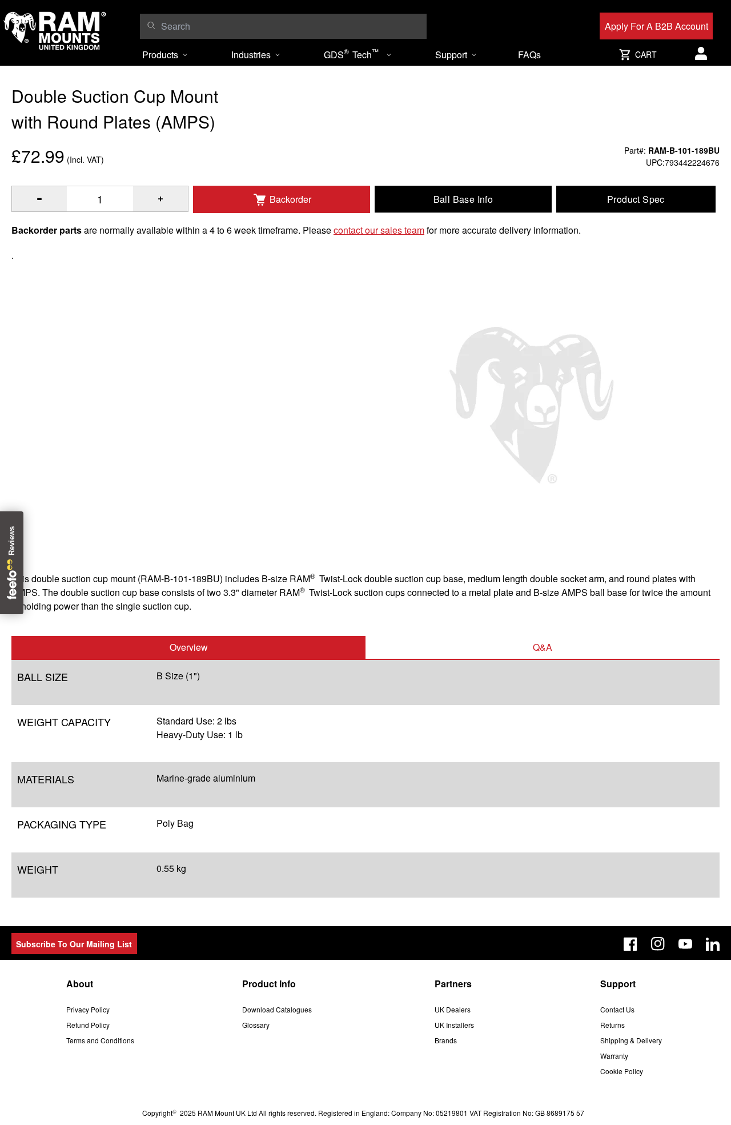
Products (160, 54)
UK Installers (454, 1025)
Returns (612, 1025)
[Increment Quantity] (39, 198)
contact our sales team (379, 230)
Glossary (256, 1025)
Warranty (614, 1055)
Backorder (290, 199)
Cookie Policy (621, 1071)
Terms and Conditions (100, 1040)
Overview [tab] (189, 647)
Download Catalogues (277, 1009)
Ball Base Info (463, 199)
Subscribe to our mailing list (74, 944)
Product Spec (636, 199)
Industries (251, 54)
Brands (446, 1040)
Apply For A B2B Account (656, 26)
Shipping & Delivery (631, 1040)
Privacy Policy (88, 1009)
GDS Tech (351, 53)
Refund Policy (88, 1025)
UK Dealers (453, 1009)
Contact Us (617, 1009)
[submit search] (151, 25)
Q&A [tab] (542, 647)
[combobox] (290, 26)
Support (451, 54)
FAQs (529, 54)
